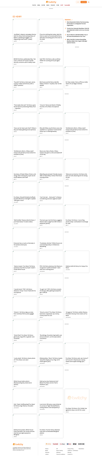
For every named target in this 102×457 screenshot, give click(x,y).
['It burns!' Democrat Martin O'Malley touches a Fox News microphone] (39, 90)
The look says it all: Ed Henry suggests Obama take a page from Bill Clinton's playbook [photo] (51, 222)
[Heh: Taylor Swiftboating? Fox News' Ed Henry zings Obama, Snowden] (13, 389)
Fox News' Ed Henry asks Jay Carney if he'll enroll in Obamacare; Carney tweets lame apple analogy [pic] (77, 360)
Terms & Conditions (60, 454)
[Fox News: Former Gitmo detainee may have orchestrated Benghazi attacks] (39, 414)
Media (38, 5)
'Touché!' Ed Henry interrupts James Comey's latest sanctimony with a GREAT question (24, 83)
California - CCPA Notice (73, 450)
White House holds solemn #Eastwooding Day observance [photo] (23, 383)
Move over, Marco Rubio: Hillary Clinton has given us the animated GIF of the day (51, 152)
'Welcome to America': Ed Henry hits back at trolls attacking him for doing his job (76, 176)
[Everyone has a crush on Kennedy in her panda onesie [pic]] (13, 228)
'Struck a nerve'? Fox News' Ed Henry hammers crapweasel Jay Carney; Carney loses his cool (50, 314)
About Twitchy (59, 450)
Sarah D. (15, 131)
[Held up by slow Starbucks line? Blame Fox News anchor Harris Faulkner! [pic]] (39, 366)
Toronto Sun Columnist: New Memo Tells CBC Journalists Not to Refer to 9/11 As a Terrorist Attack (78, 30)
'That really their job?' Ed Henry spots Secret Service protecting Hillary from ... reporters (25, 106)
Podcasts (53, 5)
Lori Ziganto (42, 271)
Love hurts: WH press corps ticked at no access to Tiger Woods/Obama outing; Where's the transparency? (50, 406)
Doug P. (15, 64)
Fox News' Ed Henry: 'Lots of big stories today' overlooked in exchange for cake (77, 222)
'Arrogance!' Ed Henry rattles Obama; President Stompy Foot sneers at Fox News (76, 314)
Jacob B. (41, 41)
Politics (34, 5)
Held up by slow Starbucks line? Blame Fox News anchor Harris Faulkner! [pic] (49, 383)
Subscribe (83, 2)
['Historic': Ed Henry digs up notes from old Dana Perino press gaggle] (13, 297)
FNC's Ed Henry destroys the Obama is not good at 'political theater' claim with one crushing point (51, 268)
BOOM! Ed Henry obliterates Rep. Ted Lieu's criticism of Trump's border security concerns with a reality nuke (25, 60)
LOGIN (78, 2)
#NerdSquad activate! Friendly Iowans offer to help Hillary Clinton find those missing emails (51, 176)
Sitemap (69, 452)
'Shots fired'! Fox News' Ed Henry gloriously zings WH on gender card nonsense (24, 337)
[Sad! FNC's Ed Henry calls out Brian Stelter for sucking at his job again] (39, 44)
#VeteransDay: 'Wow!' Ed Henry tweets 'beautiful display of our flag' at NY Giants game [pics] (51, 360)
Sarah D (15, 41)
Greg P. (41, 87)
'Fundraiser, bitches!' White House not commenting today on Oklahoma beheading (51, 245)
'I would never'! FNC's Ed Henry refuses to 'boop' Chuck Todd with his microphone (25, 291)
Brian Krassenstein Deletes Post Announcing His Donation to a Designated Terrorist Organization (77, 24)
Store (57, 5)
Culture (43, 5)
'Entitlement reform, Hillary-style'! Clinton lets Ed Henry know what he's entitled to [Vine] (77, 129)
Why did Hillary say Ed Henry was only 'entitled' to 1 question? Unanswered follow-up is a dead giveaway (51, 129)
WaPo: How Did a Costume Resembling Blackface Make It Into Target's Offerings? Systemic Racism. (77, 41)
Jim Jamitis (16, 202)
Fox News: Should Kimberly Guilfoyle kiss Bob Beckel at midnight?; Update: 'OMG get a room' (25, 199)
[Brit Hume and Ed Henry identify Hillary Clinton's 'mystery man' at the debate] (39, 67)
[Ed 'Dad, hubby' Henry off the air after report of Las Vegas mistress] (65, 67)
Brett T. (41, 108)
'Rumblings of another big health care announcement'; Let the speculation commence (51, 337)
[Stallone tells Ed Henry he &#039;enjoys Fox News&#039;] (65, 251)
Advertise (58, 452)
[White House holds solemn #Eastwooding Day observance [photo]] (13, 366)
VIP (57, 448)
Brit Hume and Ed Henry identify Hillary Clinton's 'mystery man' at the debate (51, 83)
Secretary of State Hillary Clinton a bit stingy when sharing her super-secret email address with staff (25, 176)
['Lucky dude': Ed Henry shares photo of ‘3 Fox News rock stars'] (13, 343)
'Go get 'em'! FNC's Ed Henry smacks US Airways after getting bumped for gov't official (50, 291)
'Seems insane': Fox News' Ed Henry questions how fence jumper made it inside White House (24, 268)
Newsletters (81, 448)
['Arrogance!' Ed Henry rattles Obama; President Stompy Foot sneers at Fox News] (65, 297)
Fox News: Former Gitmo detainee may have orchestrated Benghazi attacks (50, 431)
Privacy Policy (71, 448)
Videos (47, 5)
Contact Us (70, 454)
